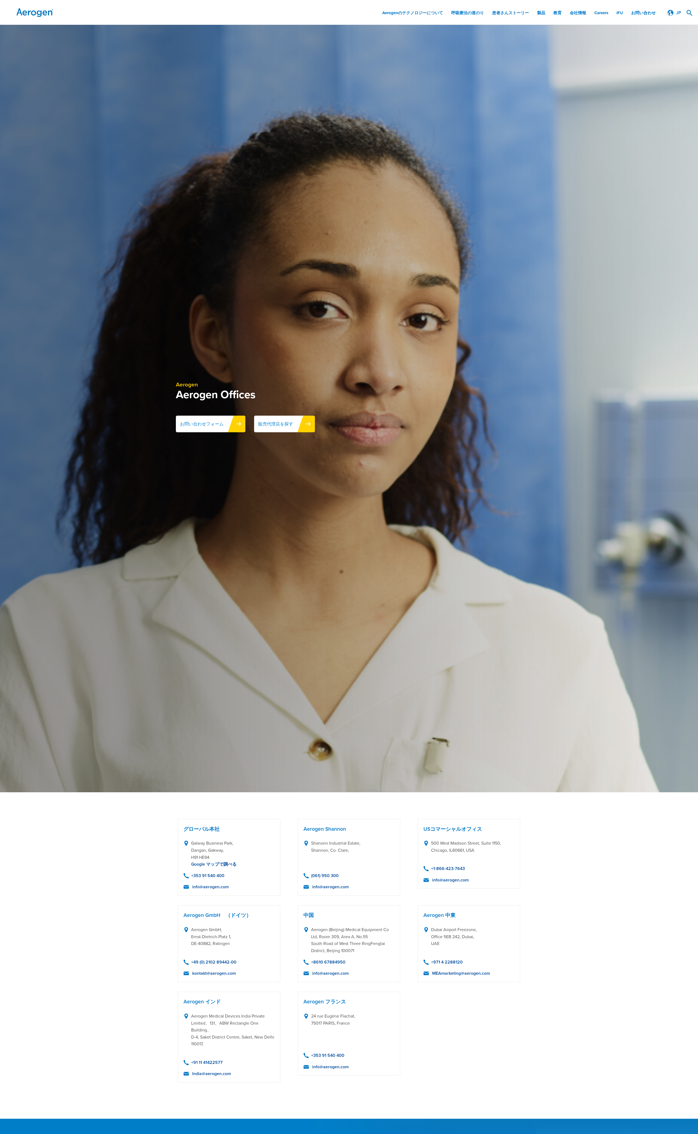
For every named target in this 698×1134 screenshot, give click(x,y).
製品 (541, 13)
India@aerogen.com (211, 1073)
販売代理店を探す (275, 424)
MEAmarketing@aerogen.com (461, 973)
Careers (601, 13)
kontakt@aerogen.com (214, 973)
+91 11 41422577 (207, 1062)
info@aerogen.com (210, 887)
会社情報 (578, 13)
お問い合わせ (643, 13)
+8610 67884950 (328, 962)
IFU (619, 13)
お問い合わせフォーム (202, 424)
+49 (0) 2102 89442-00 (213, 962)
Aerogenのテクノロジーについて (412, 13)
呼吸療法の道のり (467, 13)
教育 (557, 13)
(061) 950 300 (325, 875)
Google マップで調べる (214, 864)
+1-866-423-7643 (448, 868)
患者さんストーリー (510, 13)
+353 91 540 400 (207, 875)
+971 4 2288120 (447, 962)
